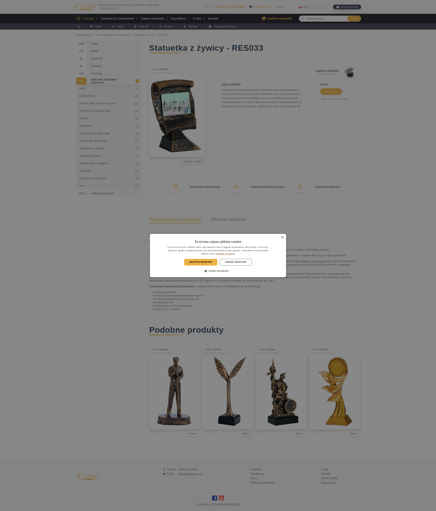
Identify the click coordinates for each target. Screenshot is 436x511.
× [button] (282, 237)
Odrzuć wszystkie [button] (235, 262)
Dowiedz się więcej (225, 253)
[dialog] (218, 255)
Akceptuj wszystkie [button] (200, 262)
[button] (218, 271)
